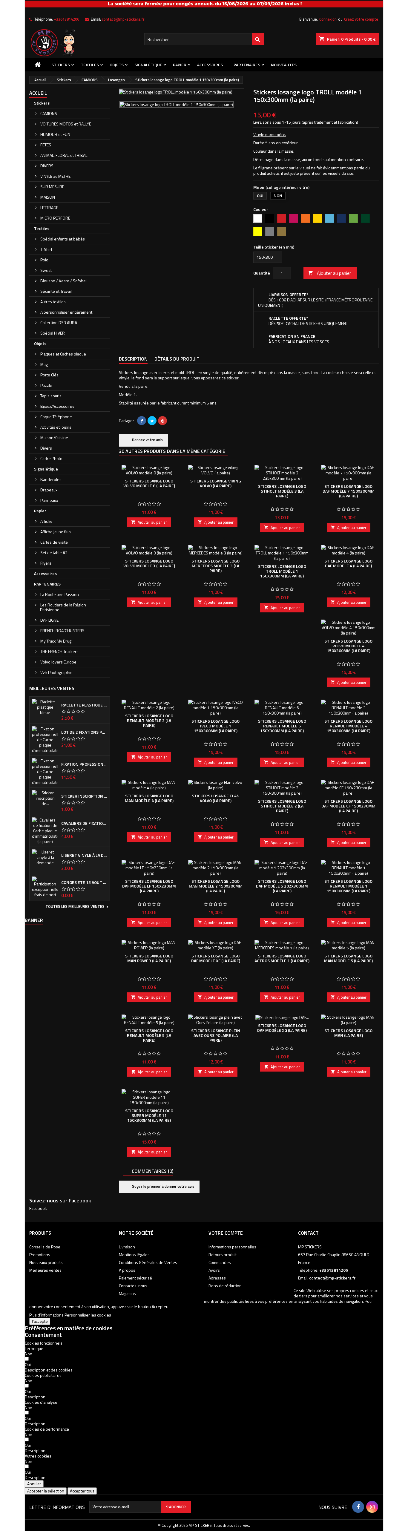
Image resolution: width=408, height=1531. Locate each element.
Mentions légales (134, 1254)
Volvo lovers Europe (58, 662)
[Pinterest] (162, 420)
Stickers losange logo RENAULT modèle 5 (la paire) (149, 1035)
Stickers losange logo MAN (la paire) (348, 1032)
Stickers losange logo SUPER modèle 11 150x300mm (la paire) (149, 1115)
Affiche (46, 521)
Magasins (127, 1293)
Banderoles (51, 479)
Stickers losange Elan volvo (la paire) (216, 798)
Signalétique (148, 65)
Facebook (38, 1208)
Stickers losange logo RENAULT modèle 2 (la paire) (149, 720)
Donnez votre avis (147, 440)
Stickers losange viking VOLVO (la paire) (215, 483)
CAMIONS (48, 113)
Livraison (127, 1247)
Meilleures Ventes (51, 688)
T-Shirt (46, 249)
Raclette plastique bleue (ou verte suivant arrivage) (84, 705)
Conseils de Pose (44, 1247)
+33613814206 (66, 19)
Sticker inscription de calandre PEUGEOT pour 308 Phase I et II (84, 796)
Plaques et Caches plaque (63, 354)
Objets (117, 65)
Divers (46, 448)
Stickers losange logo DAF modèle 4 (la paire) (348, 563)
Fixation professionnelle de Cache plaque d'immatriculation (84, 764)
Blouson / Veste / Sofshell (64, 281)
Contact (308, 1232)
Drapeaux (48, 490)
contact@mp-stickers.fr (123, 19)
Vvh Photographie (56, 672)
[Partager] (141, 420)
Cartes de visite (54, 542)
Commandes (219, 1262)
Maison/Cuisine (54, 437)
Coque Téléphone (56, 416)
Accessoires (210, 65)
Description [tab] (133, 358)
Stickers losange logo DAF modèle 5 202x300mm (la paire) (282, 886)
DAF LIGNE (49, 620)
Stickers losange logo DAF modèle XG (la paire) (282, 1027)
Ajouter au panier (329, 273)
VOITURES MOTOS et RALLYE (65, 124)
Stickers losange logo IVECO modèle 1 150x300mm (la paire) (215, 726)
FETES (45, 145)
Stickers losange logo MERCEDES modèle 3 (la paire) (215, 566)
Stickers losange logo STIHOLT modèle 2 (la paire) (282, 806)
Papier (179, 65)
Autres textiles (53, 301)
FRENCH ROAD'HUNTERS (62, 630)
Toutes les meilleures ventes (77, 907)
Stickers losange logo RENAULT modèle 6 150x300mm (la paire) (282, 726)
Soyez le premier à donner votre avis (162, 1186)
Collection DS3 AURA (58, 322)
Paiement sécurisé (135, 1278)
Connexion (328, 19)
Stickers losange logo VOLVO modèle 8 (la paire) (149, 483)
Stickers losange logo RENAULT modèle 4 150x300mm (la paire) (348, 726)
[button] (49, 1370)
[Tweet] (152, 420)
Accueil (38, 92)
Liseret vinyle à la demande (84, 855)
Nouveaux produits (46, 1262)
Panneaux (49, 500)
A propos (127, 1270)
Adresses (217, 1278)
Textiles (90, 65)
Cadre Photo (51, 458)
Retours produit (222, 1254)
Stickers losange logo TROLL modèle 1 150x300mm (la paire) (282, 571)
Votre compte (225, 1232)
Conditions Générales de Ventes (148, 1262)
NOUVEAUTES (284, 65)
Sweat (46, 270)
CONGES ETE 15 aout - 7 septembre (84, 882)
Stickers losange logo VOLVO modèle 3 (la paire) (149, 563)
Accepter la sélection (45, 1491)
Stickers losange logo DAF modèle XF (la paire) (215, 958)
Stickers (60, 65)
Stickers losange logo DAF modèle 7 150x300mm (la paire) (349, 491)
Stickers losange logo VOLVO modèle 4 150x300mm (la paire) (348, 646)
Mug (44, 364)
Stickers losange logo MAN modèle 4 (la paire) (149, 798)
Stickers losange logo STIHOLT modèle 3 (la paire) (282, 491)
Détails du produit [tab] (177, 358)
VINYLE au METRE (55, 176)
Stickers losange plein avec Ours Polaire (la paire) (215, 1035)
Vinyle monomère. (269, 134)
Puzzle (46, 385)
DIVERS (46, 166)
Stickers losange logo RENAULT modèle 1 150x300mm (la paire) (348, 886)
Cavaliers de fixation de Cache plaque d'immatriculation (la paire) (84, 823)
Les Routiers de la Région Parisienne (63, 607)
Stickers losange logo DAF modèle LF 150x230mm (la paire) (149, 886)
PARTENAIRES (247, 65)
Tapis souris (51, 396)
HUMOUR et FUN (55, 134)
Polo (44, 260)
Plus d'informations (46, 1315)
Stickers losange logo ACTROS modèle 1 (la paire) (281, 958)
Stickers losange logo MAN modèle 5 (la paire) (348, 958)
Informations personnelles (232, 1247)
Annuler (34, 1484)
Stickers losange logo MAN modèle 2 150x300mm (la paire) (216, 886)
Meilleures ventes (45, 1270)
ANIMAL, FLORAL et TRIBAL (63, 155)
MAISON (47, 197)
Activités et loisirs (55, 427)
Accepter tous (82, 1491)
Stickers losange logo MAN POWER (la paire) (149, 958)
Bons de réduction (225, 1285)
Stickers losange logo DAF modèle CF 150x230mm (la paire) (348, 806)
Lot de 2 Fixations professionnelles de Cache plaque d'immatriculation (84, 732)
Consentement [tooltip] (43, 1334)
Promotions (39, 1254)
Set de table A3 (54, 552)
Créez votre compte (361, 19)
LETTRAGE (49, 207)
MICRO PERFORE (55, 218)
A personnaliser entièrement (66, 312)
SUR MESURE (52, 186)
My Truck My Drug (55, 641)
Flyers (45, 563)
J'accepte (40, 1321)
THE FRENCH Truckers (59, 651)
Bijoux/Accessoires (57, 406)
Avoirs (214, 1270)
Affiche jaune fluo (55, 531)
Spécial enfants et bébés (62, 239)
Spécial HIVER (52, 333)
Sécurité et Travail (56, 291)
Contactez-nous (133, 1285)
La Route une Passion (59, 594)
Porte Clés (49, 375)
